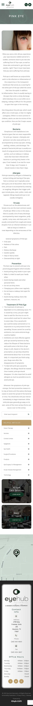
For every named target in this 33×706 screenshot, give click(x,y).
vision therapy (8, 428)
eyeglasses (7, 444)
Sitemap (28, 695)
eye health (7, 449)
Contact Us (16, 520)
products (6, 459)
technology (7, 475)
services (6, 433)
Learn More (16, 494)
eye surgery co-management (12, 464)
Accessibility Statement (9, 695)
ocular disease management (12, 470)
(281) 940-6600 (16, 642)
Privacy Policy (21, 695)
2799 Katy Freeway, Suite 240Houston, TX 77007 (16, 626)
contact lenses (8, 438)
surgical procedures (10, 454)
